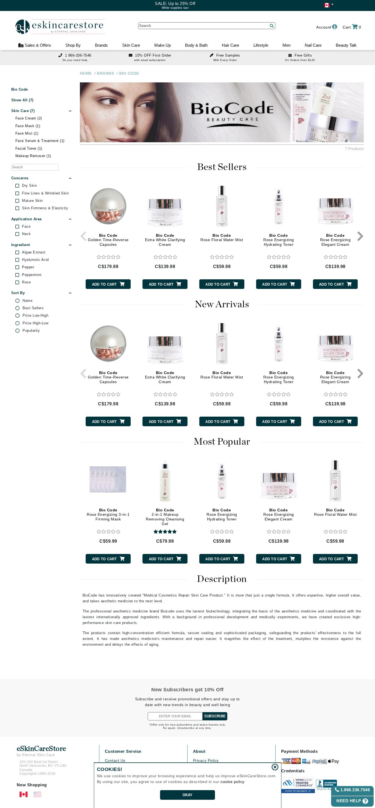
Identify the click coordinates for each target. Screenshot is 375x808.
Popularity (31, 331)
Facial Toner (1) (28, 148)
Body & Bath (196, 45)
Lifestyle (260, 45)
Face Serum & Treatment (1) (40, 141)
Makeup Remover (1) (33, 156)
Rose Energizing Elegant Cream (335, 240)
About (199, 751)
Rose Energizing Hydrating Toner (278, 240)
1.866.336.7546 (354, 789)
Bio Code (19, 89)
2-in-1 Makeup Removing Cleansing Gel (165, 517)
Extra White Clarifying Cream (165, 240)
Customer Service (123, 751)
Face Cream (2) (28, 118)
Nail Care (313, 45)
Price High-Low (35, 323)
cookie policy (232, 781)
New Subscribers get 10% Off (187, 689)
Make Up (162, 45)
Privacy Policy (206, 760)
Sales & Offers (37, 45)
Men (286, 45)
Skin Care (131, 45)
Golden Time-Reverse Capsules (108, 240)
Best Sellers (33, 308)
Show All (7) (22, 100)
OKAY (188, 795)
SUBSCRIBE (215, 716)
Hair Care (230, 45)
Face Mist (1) (26, 133)
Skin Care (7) (23, 111)
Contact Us (115, 760)
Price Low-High (35, 315)
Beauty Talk (346, 45)
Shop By (73, 45)
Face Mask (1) (27, 126)
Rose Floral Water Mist (221, 237)
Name (27, 301)
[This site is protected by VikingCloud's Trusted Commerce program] (298, 785)
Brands (101, 45)
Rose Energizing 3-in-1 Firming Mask (108, 515)
